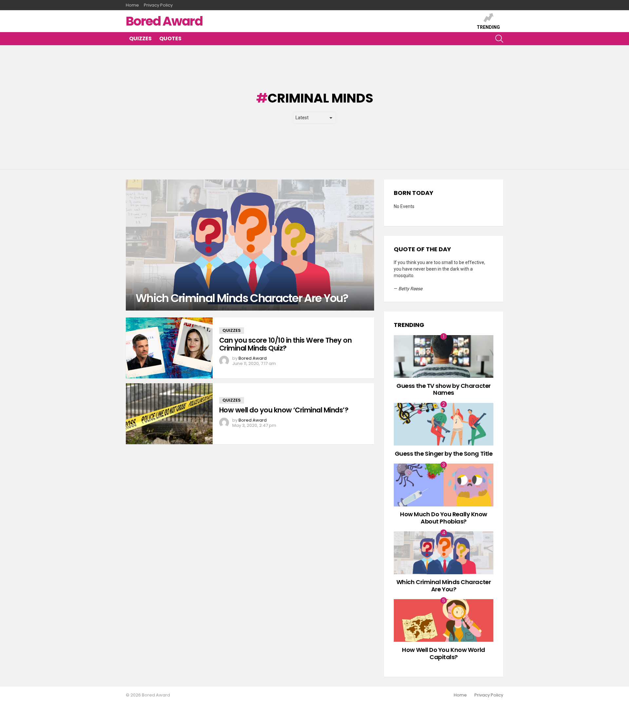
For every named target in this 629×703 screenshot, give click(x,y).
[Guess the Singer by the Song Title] (443, 424)
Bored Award (164, 21)
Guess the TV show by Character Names (443, 389)
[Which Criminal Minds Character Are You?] (250, 245)
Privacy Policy (158, 5)
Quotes (170, 38)
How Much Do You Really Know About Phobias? (443, 517)
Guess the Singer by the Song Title (444, 453)
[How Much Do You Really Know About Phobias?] (443, 485)
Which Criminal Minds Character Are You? (443, 585)
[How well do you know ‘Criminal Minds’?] (169, 413)
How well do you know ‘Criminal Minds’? (283, 410)
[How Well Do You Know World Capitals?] (443, 620)
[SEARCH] (499, 38)
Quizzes (140, 38)
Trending (488, 27)
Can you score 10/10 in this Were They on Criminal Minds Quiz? (285, 344)
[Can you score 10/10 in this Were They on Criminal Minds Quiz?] (169, 347)
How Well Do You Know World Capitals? (443, 653)
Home (132, 5)
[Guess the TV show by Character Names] (443, 356)
